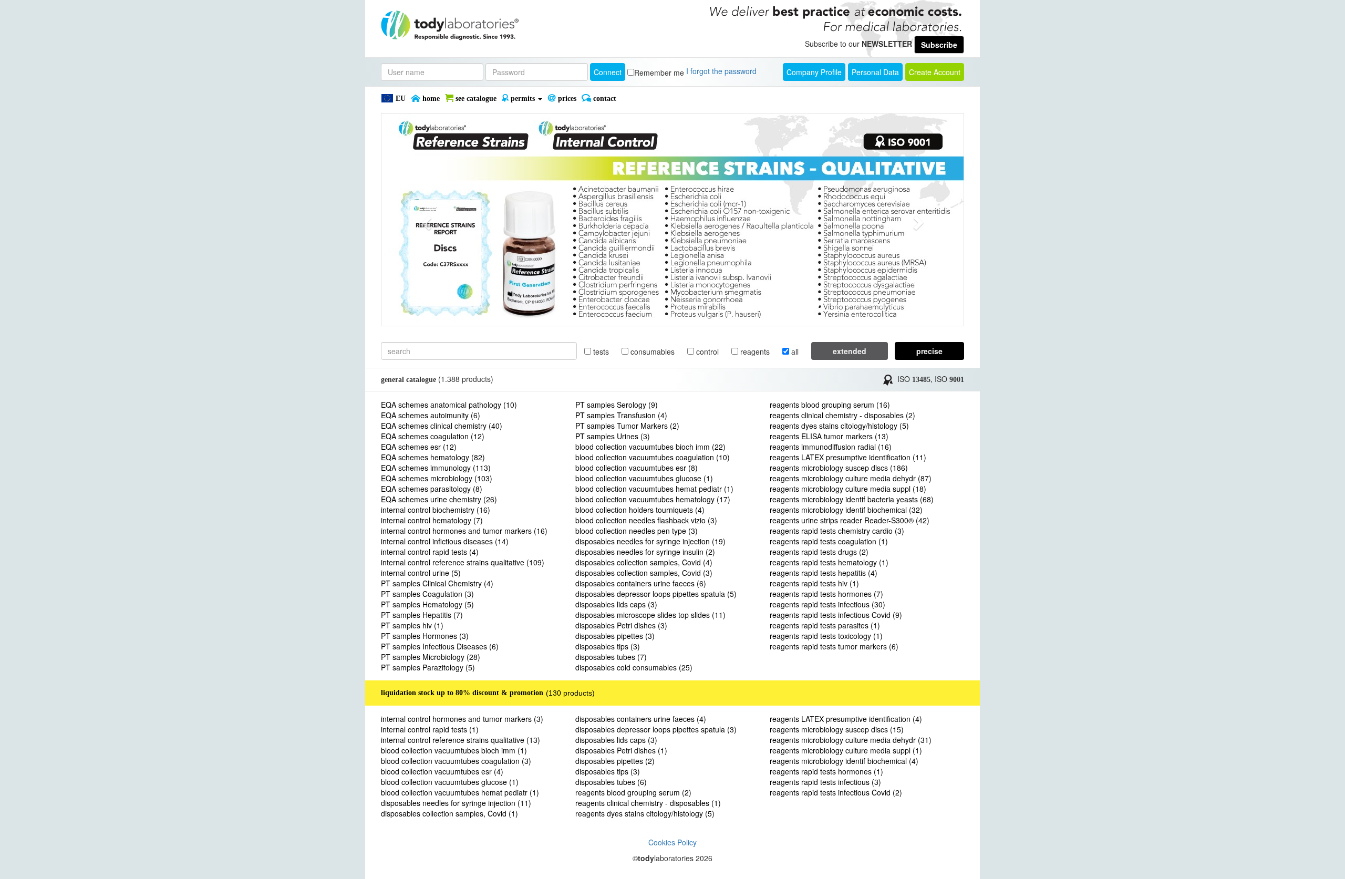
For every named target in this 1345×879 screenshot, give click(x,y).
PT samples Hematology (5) (427, 604)
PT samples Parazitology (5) (428, 667)
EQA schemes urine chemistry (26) (439, 499)
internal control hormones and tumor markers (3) (462, 718)
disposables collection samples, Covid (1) (449, 813)
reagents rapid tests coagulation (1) (829, 541)
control (706, 351)
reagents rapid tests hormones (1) (826, 771)
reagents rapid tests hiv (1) (814, 583)
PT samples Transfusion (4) (621, 415)
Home (430, 98)
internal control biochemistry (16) (435, 509)
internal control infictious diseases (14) (445, 541)
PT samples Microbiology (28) (430, 657)
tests (600, 351)
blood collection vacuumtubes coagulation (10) (652, 457)
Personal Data (875, 72)
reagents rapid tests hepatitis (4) (823, 572)
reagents (754, 351)
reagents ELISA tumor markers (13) (829, 436)
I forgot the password (721, 71)
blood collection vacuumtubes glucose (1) (644, 478)
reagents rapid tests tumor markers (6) (834, 646)
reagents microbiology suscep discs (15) (837, 729)
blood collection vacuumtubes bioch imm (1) (454, 750)
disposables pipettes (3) (615, 635)
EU (400, 98)
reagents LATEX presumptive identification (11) (848, 457)
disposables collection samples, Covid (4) (643, 562)
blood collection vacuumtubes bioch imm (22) (650, 446)
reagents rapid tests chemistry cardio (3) (837, 530)
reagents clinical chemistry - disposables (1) (648, 803)
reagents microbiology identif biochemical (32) (846, 509)
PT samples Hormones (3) (425, 635)
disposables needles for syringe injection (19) (650, 541)
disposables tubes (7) (611, 657)
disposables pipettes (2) (615, 761)
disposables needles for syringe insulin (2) (645, 551)
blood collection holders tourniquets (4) (640, 509)
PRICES (566, 98)
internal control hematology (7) (432, 520)
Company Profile (814, 72)
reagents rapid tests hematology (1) (829, 562)
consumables (651, 351)
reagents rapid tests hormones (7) (826, 593)
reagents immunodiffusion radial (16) (831, 446)
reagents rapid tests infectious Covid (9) (836, 614)
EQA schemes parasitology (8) (431, 488)
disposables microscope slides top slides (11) (650, 614)
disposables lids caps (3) (616, 604)
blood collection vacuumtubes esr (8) (636, 467)
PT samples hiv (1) (412, 625)
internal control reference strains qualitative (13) (460, 740)
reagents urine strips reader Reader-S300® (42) (849, 520)
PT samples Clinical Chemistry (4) (437, 583)
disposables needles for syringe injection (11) (456, 803)
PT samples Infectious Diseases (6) (440, 646)
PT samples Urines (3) (612, 436)
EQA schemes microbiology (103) (436, 478)
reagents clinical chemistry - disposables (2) (842, 415)
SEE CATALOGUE (474, 98)
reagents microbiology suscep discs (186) (839, 467)
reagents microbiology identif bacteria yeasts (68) (852, 499)
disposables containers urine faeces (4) (640, 718)
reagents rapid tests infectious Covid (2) (836, 792)
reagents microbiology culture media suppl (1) (846, 750)
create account (934, 72)
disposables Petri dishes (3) (621, 625)
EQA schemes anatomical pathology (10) (449, 404)
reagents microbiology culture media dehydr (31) (851, 740)
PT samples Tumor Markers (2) (627, 425)
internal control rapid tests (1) (430, 729)
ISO (913, 379)
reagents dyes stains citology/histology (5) (839, 425)
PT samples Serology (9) (616, 404)
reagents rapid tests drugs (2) (819, 551)
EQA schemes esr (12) (419, 446)
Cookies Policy (672, 842)
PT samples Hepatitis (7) (422, 614)
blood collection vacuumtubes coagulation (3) (456, 761)
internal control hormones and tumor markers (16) (464, 530)
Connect (608, 72)
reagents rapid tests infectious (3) (825, 782)
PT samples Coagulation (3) (427, 593)
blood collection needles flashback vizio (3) (646, 520)
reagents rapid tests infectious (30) (827, 604)
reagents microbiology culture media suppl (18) (848, 488)
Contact (603, 98)
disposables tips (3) (607, 646)
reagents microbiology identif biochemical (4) (844, 761)
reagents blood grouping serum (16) (830, 404)
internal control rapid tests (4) (430, 551)
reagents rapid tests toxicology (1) (826, 635)
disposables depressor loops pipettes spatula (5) (656, 593)
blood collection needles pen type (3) (636, 530)
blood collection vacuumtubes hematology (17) (652, 499)
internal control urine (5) (421, 572)
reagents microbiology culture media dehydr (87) (851, 478)
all (794, 351)
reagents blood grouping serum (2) (633, 792)
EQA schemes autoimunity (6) (430, 415)
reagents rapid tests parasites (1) (825, 625)
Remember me (659, 72)
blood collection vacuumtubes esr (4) (442, 771)
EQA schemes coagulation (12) (432, 436)
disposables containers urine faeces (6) (640, 583)
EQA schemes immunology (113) (436, 467)
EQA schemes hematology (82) (433, 457)
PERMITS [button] (523, 98)
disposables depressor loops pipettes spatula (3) (656, 729)
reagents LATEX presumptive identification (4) (846, 718)
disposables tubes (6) (611, 782)
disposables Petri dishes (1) (621, 750)
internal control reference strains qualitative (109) (462, 562)
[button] (425, 219)
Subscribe (939, 44)
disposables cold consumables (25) (633, 667)
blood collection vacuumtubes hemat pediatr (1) (654, 488)
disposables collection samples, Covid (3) (643, 572)
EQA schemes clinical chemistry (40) (441, 425)
